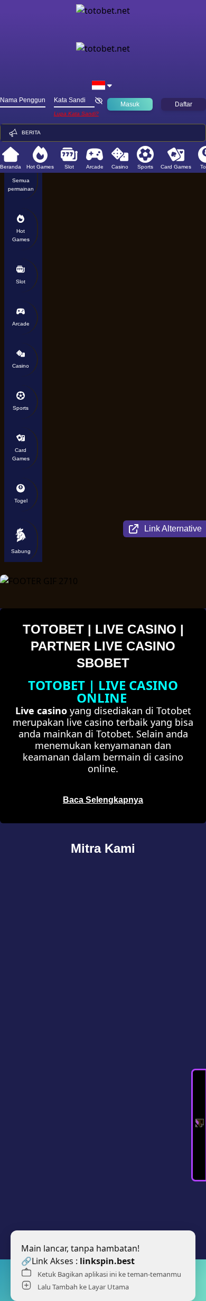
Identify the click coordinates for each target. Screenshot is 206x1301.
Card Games (176, 167)
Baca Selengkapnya (103, 799)
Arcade (95, 167)
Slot (69, 167)
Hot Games (40, 167)
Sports (145, 167)
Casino (119, 167)
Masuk (129, 104)
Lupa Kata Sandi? (76, 113)
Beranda (10, 167)
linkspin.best (107, 1261)
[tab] (21, 178)
